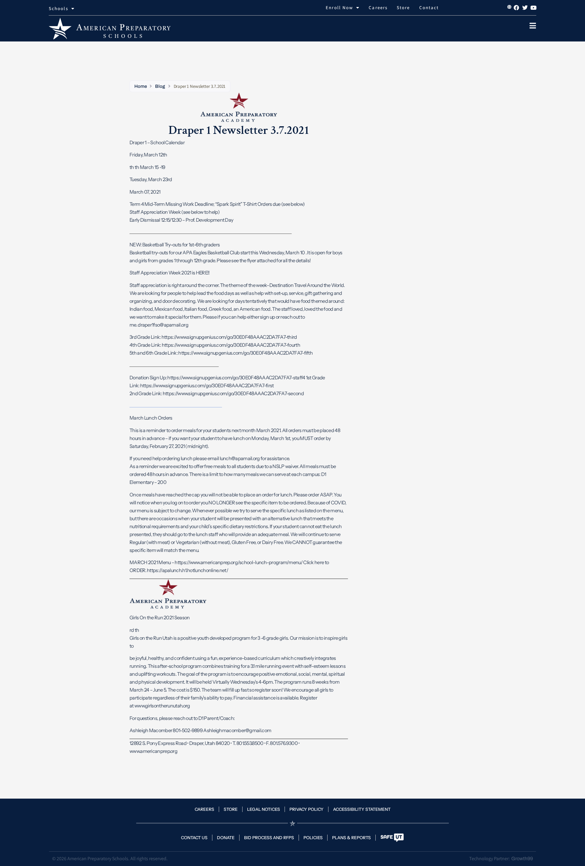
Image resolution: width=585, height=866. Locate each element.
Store (403, 7)
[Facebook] (516, 7)
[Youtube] (533, 7)
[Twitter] (525, 7)
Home (140, 86)
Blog (160, 86)
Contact (429, 7)
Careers (378, 7)
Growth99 (522, 858)
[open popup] (532, 25)
